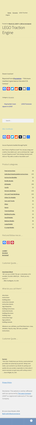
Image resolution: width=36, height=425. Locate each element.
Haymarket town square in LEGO (9, 105)
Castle (6, 187)
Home (9, 13)
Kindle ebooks (8, 181)
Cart (28, 419)
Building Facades (9, 214)
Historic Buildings (10, 191)
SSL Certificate (7, 129)
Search (18, 421)
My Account (6, 421)
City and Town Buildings (12, 194)
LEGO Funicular (26, 104)
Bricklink (5, 253)
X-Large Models (9, 227)
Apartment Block (7, 272)
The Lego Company (24, 393)
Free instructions (9, 171)
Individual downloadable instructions (16, 174)
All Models (7, 184)
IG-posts (15, 13)
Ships (6, 204)
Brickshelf (5, 255)
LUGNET (4, 251)
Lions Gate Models (9, 5)
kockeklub (17, 78)
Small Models (8, 217)
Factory (4, 359)
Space (6, 207)
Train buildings (9, 211)
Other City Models (10, 197)
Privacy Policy (7, 382)
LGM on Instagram (25, 24)
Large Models (8, 224)
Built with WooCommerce (11, 414)
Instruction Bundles (10, 177)
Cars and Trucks (9, 201)
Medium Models (9, 221)
